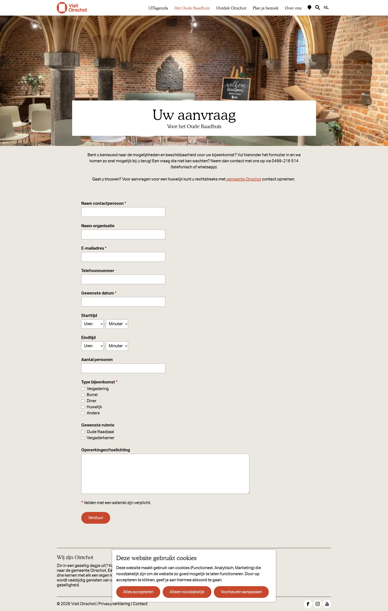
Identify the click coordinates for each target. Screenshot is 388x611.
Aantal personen (97, 360)
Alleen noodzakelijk (187, 592)
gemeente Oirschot (243, 179)
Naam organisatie (98, 226)
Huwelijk (94, 407)
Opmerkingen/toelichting (105, 450)
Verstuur (95, 518)
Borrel (92, 395)
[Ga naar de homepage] (72, 8)
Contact (140, 604)
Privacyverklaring (114, 604)
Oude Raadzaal (100, 432)
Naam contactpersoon (104, 204)
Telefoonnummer (97, 271)
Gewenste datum (100, 293)
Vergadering (98, 389)
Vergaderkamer (100, 438)
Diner (91, 401)
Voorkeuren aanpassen (241, 592)
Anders (93, 413)
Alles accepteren (138, 592)
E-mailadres (95, 248)
